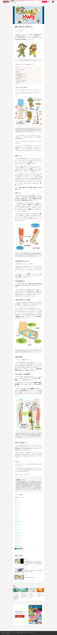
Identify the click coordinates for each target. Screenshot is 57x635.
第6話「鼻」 (17, 513)
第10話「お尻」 (18, 524)
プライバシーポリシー (13, 632)
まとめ (17, 83)
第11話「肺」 (17, 526)
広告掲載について (22, 632)
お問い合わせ (31, 632)
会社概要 (8, 632)
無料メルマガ (44, 1)
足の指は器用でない (19, 75)
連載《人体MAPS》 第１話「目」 (30, 577)
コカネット (7, 633)
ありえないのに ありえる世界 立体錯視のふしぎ (40, 595)
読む (17, 0)
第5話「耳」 (17, 510)
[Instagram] (21, 549)
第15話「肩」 (17, 537)
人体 (16, 31)
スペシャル (31, 0)
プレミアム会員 (13, 2)
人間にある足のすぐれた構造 (21, 77)
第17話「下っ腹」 (18, 542)
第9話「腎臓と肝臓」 (19, 521)
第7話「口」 (17, 516)
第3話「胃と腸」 (18, 505)
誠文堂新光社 (3, 632)
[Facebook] (15, 549)
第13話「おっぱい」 (18, 532)
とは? (15, 0)
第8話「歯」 (17, 518)
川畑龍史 (18, 31)
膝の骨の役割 (18, 78)
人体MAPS (21, 31)
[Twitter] (17, 549)
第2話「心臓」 (17, 502)
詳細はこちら (19, 616)
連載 (19, 31)
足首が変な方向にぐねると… (21, 74)
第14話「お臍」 (18, 534)
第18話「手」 (34, 291)
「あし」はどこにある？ (20, 69)
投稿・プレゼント (26, 0)
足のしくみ (18, 72)
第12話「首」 (17, 529)
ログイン (39, 1)
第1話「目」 (17, 500)
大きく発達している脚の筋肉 (21, 80)
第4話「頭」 (17, 508)
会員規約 (18, 632)
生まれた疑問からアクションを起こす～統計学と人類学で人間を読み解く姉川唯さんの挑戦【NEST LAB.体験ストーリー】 (16, 597)
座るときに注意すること (20, 81)
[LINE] (19, 549)
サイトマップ (27, 632)
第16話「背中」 (18, 540)
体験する (20, 0)
